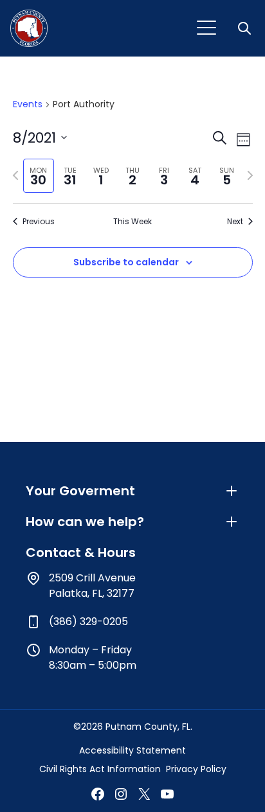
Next (235, 221)
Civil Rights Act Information (100, 769)
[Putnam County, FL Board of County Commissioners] (29, 28)
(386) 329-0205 (88, 621)
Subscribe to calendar (126, 262)
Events (27, 104)
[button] (245, 28)
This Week (132, 221)
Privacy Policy (196, 769)
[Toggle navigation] (206, 28)
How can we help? (85, 522)
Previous (39, 221)
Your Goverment (80, 491)
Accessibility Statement (132, 750)
